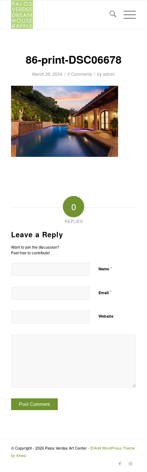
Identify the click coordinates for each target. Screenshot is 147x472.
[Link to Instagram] (130, 463)
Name (105, 268)
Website (105, 316)
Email (105, 292)
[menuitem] (109, 14)
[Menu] (126, 14)
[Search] (109, 14)
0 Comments (79, 74)
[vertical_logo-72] (61, 14)
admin (109, 74)
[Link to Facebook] (120, 463)
